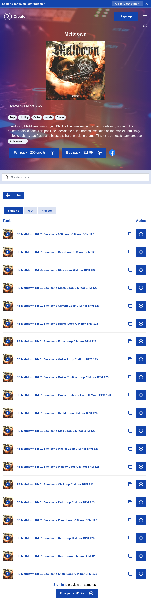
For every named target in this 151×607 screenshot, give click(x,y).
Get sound (141, 234)
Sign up (126, 16)
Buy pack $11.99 (72, 593)
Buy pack (79, 152)
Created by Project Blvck (25, 106)
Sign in (58, 584)
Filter (17, 195)
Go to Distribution (127, 3)
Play (8, 234)
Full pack (30, 152)
